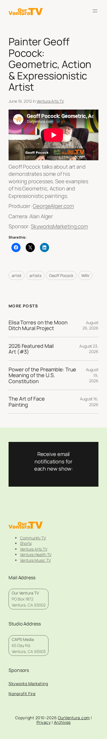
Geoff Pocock (61, 275)
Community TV (33, 538)
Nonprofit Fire (22, 693)
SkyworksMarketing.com (59, 226)
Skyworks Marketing (28, 683)
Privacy (44, 722)
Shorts (25, 543)
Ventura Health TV (35, 554)
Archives (62, 722)
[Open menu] (95, 10)
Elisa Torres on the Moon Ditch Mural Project (38, 325)
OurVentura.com (74, 717)
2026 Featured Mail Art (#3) (31, 349)
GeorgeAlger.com (53, 205)
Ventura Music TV (35, 560)
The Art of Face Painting (27, 401)
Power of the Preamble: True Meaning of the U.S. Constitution (42, 375)
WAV (85, 275)
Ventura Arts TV (50, 101)
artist (16, 275)
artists (35, 275)
